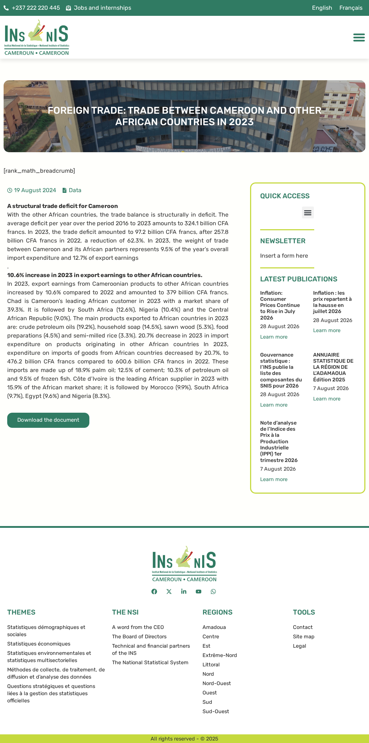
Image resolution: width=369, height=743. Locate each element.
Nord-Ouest (217, 683)
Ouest (210, 693)
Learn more (274, 337)
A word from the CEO (138, 627)
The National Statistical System (150, 663)
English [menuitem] (322, 7)
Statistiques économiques (38, 644)
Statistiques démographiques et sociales (46, 631)
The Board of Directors (139, 637)
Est (206, 646)
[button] (308, 212)
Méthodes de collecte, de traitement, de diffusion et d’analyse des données (56, 673)
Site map (304, 637)
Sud (207, 702)
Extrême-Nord (220, 655)
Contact (303, 627)
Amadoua (214, 627)
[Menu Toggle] (359, 37)
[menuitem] (322, 8)
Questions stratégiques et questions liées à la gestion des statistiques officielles (51, 693)
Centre (211, 637)
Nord (208, 674)
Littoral (211, 665)
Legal (299, 646)
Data (75, 190)
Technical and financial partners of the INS (151, 649)
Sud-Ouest (216, 711)
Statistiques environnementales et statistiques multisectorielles (49, 656)
